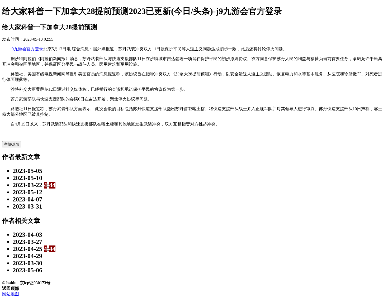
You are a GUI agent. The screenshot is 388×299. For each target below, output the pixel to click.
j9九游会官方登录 (27, 49)
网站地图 (10, 294)
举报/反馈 (11, 144)
